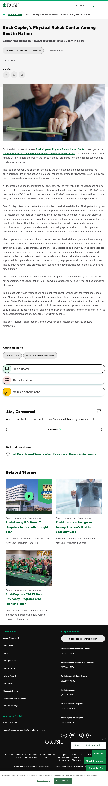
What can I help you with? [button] (88, 745)
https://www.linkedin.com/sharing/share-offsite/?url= (14, 74)
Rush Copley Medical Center (40, 355)
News (5, 652)
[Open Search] (92, 5)
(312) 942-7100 (67, 694)
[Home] (54, 744)
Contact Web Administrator (31, 756)
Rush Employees (10, 722)
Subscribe (53, 429)
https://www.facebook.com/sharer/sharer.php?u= (6, 74)
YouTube (72, 735)
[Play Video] (29, 496)
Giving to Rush (9, 660)
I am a (78, 5)
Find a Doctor (21, 368)
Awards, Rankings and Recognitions (23, 50)
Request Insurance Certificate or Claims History (24, 729)
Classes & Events (10, 690)
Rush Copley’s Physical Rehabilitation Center (60, 149)
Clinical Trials (9, 668)
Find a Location (22, 380)
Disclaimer (8, 754)
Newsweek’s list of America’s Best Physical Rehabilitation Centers (39, 153)
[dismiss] (104, 739)
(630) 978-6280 (68, 722)
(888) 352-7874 (67, 653)
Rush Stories (15, 14)
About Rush (8, 645)
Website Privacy (19, 756)
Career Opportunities (12, 637)
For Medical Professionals (14, 698)
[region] (54, 778)
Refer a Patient (9, 675)
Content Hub (12, 355)
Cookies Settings (10, 705)
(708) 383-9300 (68, 708)
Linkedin (89, 735)
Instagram (81, 735)
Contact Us (8, 683)
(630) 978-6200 (68, 680)
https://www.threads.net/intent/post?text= (22, 74)
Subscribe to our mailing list (83, 638)
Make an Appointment (26, 392)
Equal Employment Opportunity (63, 757)
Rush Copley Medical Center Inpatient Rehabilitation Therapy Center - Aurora (53, 453)
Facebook (64, 735)
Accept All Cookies (63, 781)
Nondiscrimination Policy (48, 756)
